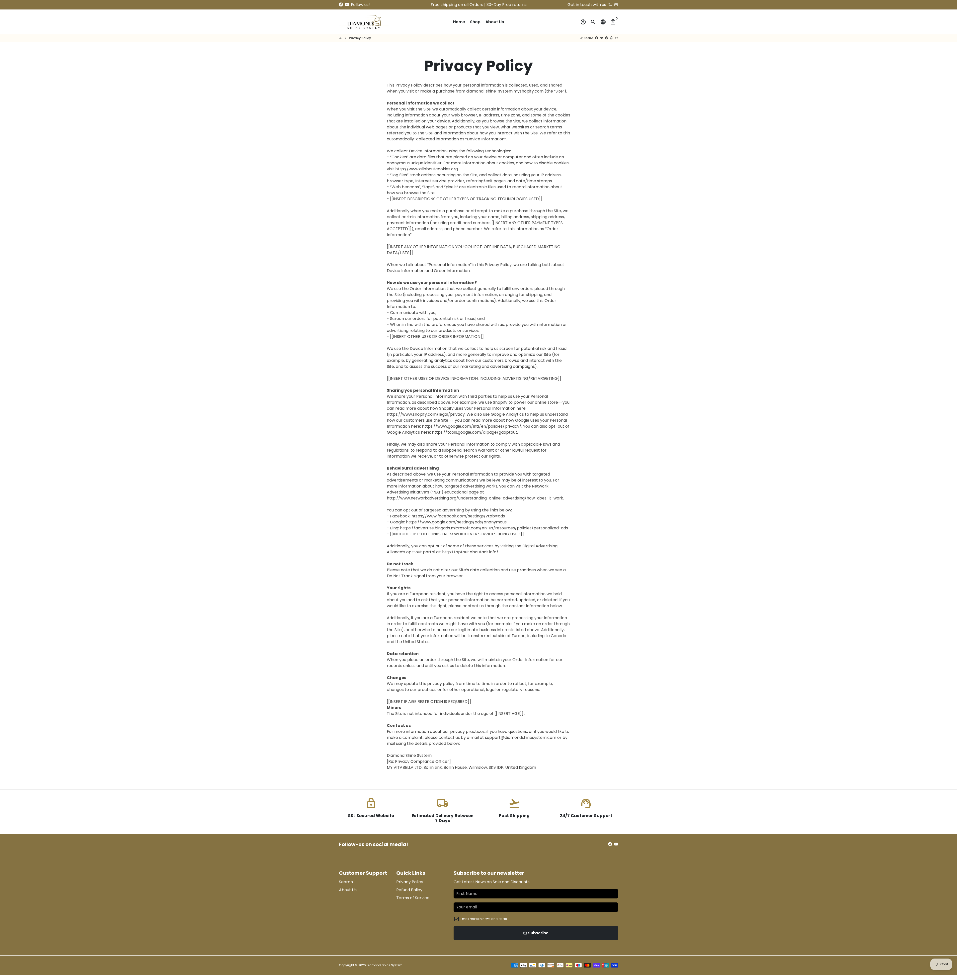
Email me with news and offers (484, 919)
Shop (475, 22)
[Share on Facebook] (596, 38)
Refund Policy (409, 890)
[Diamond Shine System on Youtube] (347, 4)
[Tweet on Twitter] (601, 38)
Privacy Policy (360, 38)
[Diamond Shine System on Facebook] (341, 4)
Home (459, 22)
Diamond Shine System (384, 965)
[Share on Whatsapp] (611, 38)
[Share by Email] (616, 38)
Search (346, 882)
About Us (494, 22)
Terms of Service (412, 898)
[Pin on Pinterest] (606, 38)
